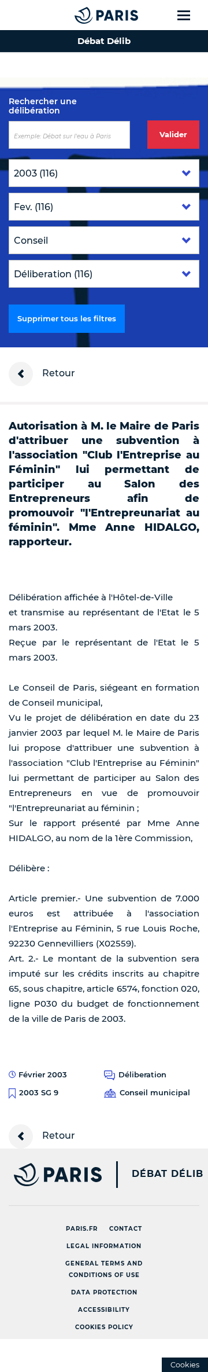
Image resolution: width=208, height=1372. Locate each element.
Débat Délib (167, 1174)
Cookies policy (104, 1327)
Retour (57, 373)
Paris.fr (82, 1228)
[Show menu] (190, 15)
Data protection (104, 1292)
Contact (125, 1228)
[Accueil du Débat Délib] (83, 15)
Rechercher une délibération (43, 106)
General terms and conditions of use (104, 1269)
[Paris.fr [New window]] (51, 1174)
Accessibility (104, 1310)
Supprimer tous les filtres (66, 318)
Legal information (104, 1246)
